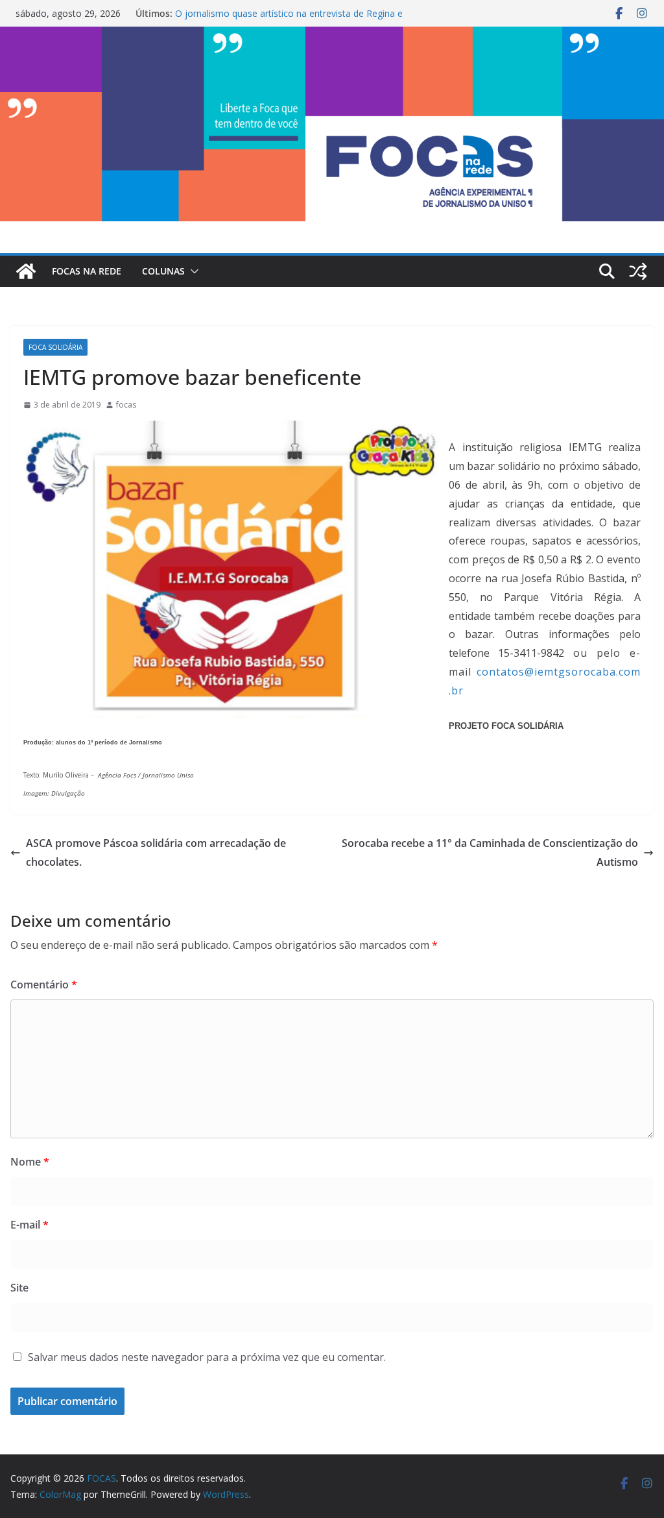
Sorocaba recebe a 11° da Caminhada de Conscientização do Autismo (490, 852)
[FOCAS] (26, 271)
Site (19, 1287)
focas (126, 404)
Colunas (163, 271)
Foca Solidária (55, 347)
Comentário (43, 984)
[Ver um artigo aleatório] (638, 271)
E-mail (29, 1225)
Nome (29, 1162)
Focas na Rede (86, 271)
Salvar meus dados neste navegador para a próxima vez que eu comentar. (207, 1357)
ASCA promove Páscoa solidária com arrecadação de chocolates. (156, 852)
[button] (192, 271)
